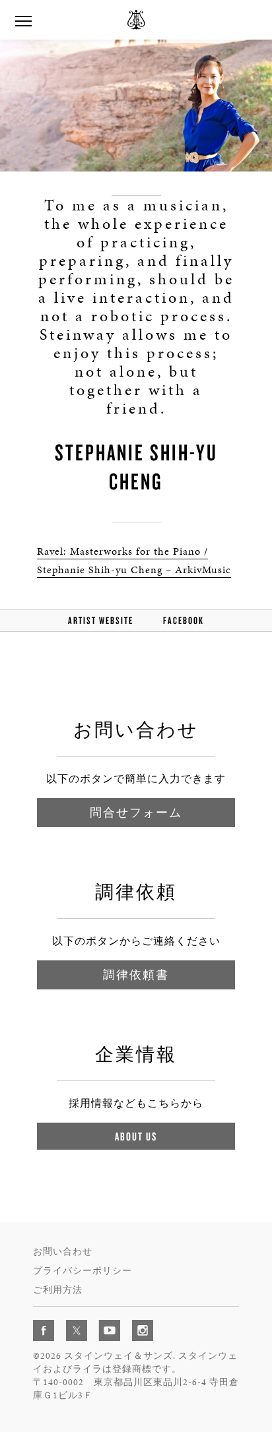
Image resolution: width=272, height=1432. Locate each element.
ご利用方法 (58, 1290)
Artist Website (100, 620)
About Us (136, 1136)
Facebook (183, 620)
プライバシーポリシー (82, 1270)
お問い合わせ (62, 1251)
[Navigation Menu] (23, 20)
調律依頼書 (136, 974)
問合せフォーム (136, 812)
